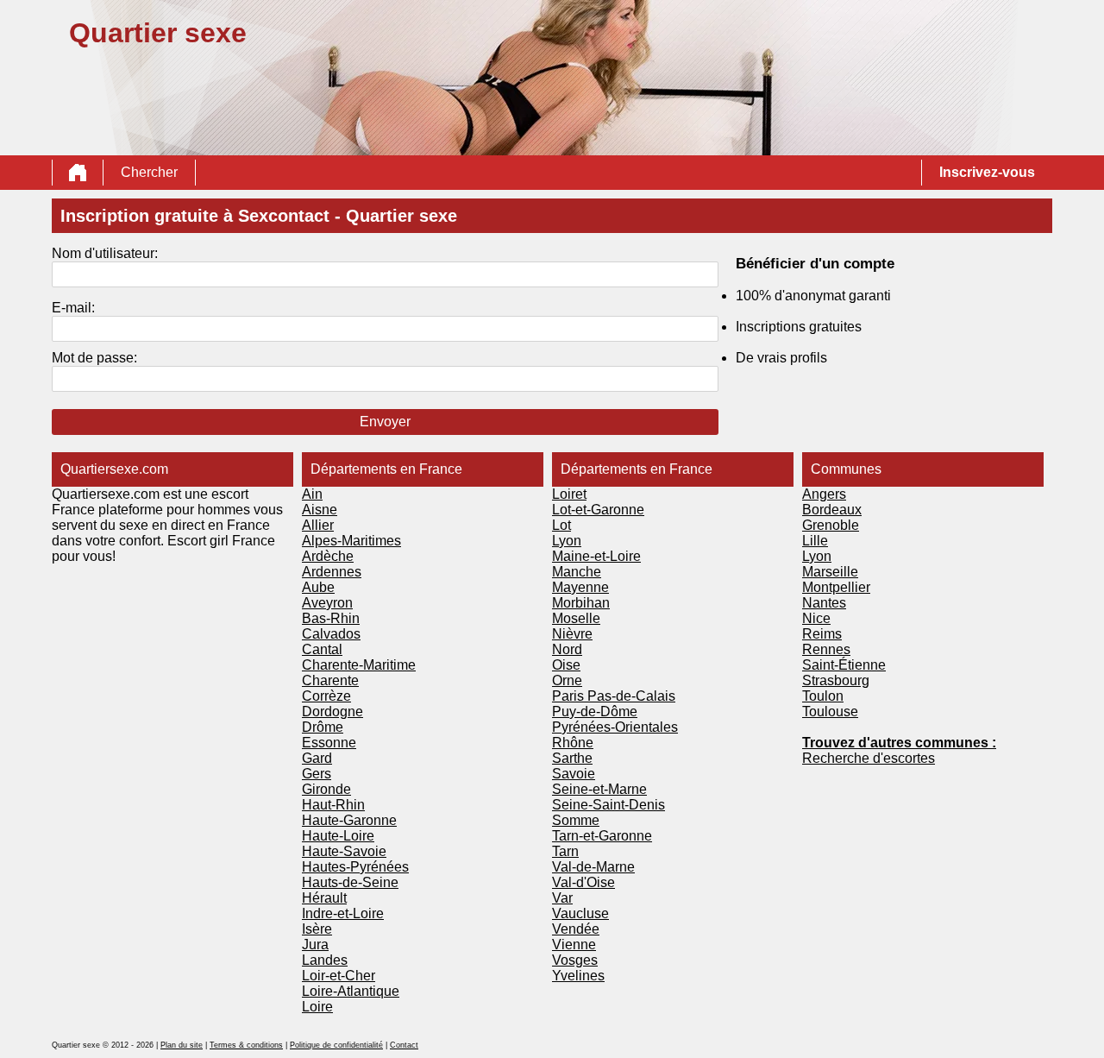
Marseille (830, 571)
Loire (317, 1006)
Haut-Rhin (333, 804)
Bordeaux (832, 509)
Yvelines (578, 975)
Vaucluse (580, 913)
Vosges (575, 960)
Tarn (565, 851)
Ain (312, 494)
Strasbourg (835, 680)
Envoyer (385, 421)
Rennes (826, 649)
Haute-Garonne (349, 820)
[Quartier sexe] (78, 173)
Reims (822, 634)
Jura (315, 944)
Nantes (824, 602)
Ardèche (328, 556)
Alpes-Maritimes (351, 540)
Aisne (319, 509)
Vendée (575, 929)
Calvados (331, 634)
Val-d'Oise (583, 882)
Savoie (573, 773)
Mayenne (580, 587)
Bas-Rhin (331, 618)
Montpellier (836, 587)
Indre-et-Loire (343, 913)
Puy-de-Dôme (594, 711)
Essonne (329, 742)
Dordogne (332, 711)
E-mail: (73, 307)
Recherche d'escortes (868, 758)
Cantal (322, 649)
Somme (575, 820)
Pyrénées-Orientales (615, 727)
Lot (561, 525)
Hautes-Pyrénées (355, 867)
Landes (325, 960)
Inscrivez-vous (987, 172)
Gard (317, 758)
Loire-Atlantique (350, 991)
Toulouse (830, 711)
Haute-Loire (338, 835)
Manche (576, 571)
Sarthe (572, 758)
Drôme (322, 727)
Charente (330, 680)
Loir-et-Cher (338, 975)
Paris (569, 696)
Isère (317, 929)
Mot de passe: (94, 357)
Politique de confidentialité (336, 1045)
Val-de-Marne (593, 867)
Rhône (572, 742)
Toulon (823, 696)
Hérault (324, 898)
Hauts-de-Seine (350, 882)
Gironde (326, 789)
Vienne (574, 944)
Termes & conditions (246, 1045)
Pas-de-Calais (631, 696)
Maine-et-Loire (596, 556)
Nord (567, 649)
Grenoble (830, 525)
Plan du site (181, 1045)
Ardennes (331, 571)
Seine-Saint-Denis (608, 804)
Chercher (149, 172)
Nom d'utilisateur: (105, 253)
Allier (318, 525)
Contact (404, 1045)
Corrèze (326, 696)
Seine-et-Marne (599, 789)
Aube (318, 587)
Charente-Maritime (359, 665)
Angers (824, 494)
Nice (816, 618)
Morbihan (581, 602)
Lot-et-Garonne (598, 509)
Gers (316, 773)
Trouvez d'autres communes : (899, 742)
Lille (815, 540)
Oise (566, 665)
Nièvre (572, 634)
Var (562, 898)
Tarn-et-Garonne (602, 835)
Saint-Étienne (844, 665)
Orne (567, 680)
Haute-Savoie (344, 851)
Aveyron (327, 602)
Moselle (576, 618)
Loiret (569, 494)
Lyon (566, 540)
